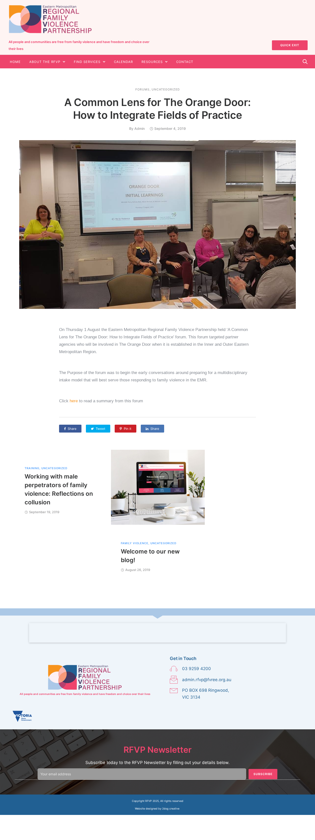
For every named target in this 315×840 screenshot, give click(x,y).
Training (32, 468)
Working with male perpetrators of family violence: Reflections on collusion (59, 489)
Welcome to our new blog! (150, 556)
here (74, 401)
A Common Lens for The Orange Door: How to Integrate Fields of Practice (157, 108)
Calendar (123, 62)
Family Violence (134, 543)
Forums (142, 89)
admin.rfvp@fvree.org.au (206, 679)
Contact (184, 62)
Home (15, 62)
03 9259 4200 (196, 668)
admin (139, 128)
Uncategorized (166, 89)
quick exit (289, 45)
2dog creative (170, 808)
